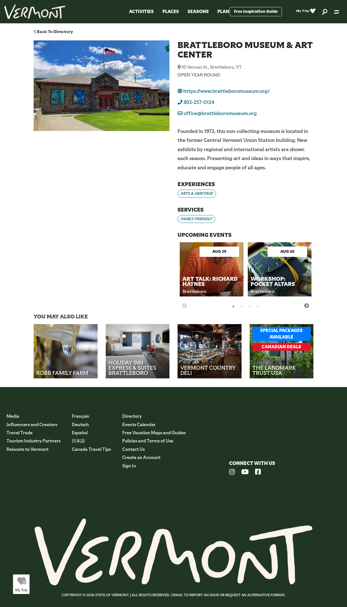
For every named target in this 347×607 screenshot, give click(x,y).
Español (80, 432)
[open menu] (337, 11)
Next (306, 306)
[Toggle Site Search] (324, 11)
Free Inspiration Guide (256, 11)
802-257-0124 (198, 102)
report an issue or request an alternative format (237, 595)
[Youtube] (245, 472)
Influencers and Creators (32, 424)
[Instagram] (232, 472)
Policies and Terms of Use (147, 440)
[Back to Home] (34, 11)
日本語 (78, 440)
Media (13, 416)
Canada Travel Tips (91, 449)
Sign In (129, 465)
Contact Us (133, 449)
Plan (223, 11)
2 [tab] (241, 306)
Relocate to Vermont (28, 449)
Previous (184, 306)
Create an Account (141, 457)
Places (170, 11)
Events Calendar (139, 424)
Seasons (198, 11)
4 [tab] (258, 306)
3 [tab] (249, 306)
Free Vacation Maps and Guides (154, 432)
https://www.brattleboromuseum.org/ (226, 91)
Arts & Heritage (197, 193)
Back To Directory (54, 31)
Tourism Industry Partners (33, 440)
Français (80, 416)
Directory (132, 416)
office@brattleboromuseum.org (220, 113)
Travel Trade (20, 432)
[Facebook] (258, 472)
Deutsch (80, 424)
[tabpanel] (211, 273)
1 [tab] (233, 306)
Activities (141, 11)
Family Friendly (196, 219)
